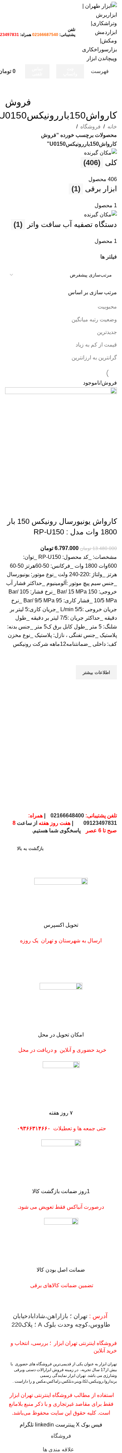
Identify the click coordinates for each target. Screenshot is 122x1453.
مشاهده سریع (108, 687)
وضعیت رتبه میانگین (94, 319)
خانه (112, 126)
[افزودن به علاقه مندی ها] (108, 656)
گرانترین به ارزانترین (94, 357)
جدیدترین (107, 332)
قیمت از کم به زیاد (96, 345)
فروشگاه (90, 126)
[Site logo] (99, 32)
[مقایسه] (108, 507)
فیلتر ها (108, 257)
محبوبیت (107, 306)
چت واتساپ (70, 71)
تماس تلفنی (37, 71)
